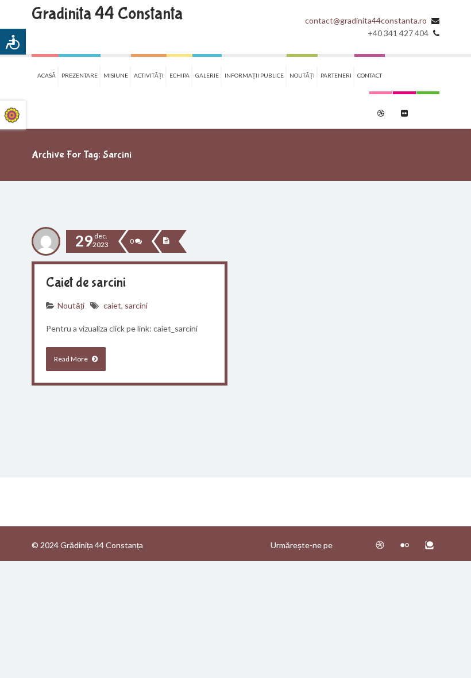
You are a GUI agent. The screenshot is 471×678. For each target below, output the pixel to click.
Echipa (179, 75)
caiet (112, 305)
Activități (149, 75)
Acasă (46, 75)
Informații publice (254, 75)
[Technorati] (429, 545)
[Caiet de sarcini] (166, 241)
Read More (71, 359)
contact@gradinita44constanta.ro (366, 20)
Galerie (207, 75)
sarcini (136, 305)
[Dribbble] (380, 545)
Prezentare (79, 75)
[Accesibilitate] (13, 42)
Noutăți (302, 75)
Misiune (115, 75)
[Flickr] (405, 545)
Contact (369, 75)
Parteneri (336, 75)
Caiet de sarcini (86, 282)
